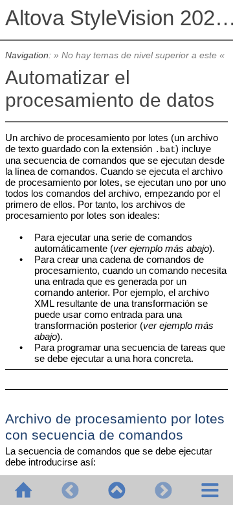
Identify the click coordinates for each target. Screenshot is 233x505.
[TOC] (209, 490)
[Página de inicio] (23, 490)
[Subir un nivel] (116, 490)
